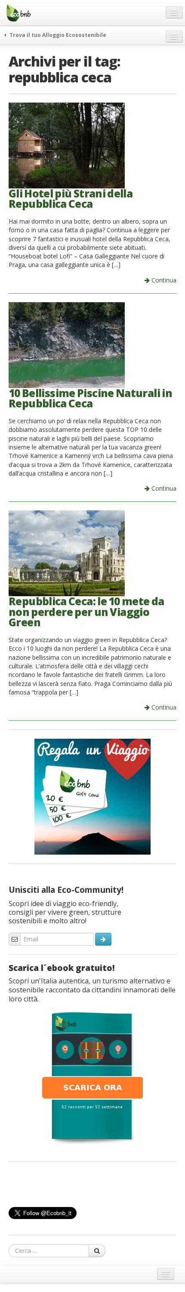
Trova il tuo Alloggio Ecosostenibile (57, 34)
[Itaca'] (92, 1077)
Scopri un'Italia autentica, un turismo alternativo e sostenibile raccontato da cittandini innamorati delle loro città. (92, 990)
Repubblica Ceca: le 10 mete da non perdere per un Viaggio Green (86, 611)
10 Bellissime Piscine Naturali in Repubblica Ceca (90, 398)
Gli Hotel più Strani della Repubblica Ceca (71, 198)
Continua (163, 280)
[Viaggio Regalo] (92, 795)
